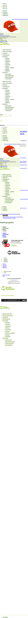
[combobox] (6, 115)
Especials (5, 72)
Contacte (5, 5)
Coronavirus (8, 78)
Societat (7, 60)
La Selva (5, 230)
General (7, 58)
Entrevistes (8, 74)
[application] (14, 300)
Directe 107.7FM (7, 49)
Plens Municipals (9, 75)
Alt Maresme (6, 228)
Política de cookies (7, 271)
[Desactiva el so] (21, 300)
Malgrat (4, 227)
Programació (6, 55)
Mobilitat (7, 71)
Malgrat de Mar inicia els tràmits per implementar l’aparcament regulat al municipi (13, 217)
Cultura (7, 66)
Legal (5, 272)
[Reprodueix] (3, 300)
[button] (1, 121)
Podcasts (5, 53)
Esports (7, 69)
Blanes (4, 229)
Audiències (5, 8)
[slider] (24, 300)
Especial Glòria (9, 77)
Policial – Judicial (9, 67)
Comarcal (7, 61)
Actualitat (5, 56)
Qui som (4, 3)
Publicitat (5, 6)
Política (7, 63)
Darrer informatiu (7, 51)
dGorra (1, 34)
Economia (7, 64)
